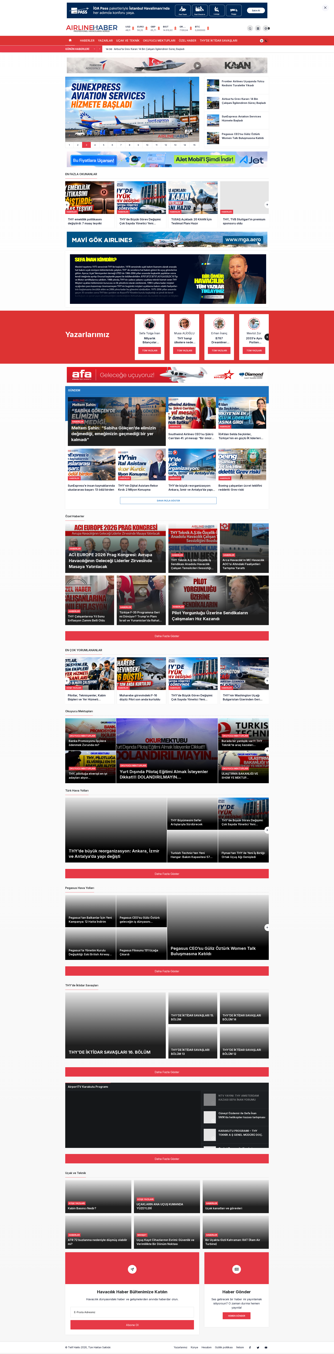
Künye (194, 1347)
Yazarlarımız (180, 1347)
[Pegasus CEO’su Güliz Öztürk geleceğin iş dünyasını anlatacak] (141, 911)
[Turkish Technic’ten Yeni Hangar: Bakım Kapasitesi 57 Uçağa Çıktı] (192, 846)
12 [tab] (166, 144)
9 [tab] (138, 144)
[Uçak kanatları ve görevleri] (236, 1196)
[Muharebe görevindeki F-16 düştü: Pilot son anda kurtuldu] (89, 680)
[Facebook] (250, 1347)
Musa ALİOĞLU (184, 333)
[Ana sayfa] (70, 40)
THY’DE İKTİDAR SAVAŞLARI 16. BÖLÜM (109, 1052)
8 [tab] (129, 144)
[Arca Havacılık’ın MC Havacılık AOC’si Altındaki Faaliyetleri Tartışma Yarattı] (244, 548)
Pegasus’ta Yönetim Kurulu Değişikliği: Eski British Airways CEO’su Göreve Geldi (90, 954)
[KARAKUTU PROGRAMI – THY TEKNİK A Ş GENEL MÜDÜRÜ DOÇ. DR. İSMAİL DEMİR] (235, 1135)
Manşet (142, 1235)
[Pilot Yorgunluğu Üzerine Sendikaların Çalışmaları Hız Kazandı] (218, 600)
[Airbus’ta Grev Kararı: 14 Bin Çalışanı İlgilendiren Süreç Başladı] (236, 103)
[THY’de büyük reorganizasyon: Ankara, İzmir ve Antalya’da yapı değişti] (192, 470)
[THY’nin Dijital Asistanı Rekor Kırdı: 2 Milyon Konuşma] (142, 470)
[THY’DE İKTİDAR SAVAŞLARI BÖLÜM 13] (192, 1043)
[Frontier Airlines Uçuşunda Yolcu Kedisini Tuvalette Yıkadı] (236, 85)
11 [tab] (156, 144)
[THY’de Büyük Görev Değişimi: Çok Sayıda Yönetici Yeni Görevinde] (89, 204)
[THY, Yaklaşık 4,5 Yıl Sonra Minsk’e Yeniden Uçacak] (244, 204)
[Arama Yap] (250, 28)
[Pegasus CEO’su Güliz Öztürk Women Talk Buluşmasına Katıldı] (132, 109)
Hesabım (207, 1347)
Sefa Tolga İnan (149, 333)
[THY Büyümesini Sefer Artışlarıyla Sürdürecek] (192, 814)
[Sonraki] (99, 49)
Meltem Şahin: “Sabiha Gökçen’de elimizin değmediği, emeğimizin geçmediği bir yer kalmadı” (113, 433)
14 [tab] (185, 144)
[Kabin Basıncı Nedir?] (98, 1196)
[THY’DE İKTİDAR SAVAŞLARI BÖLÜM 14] (244, 1008)
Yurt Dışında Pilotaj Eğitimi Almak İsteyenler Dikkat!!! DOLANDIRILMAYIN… (164, 774)
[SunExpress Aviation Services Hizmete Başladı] (236, 120)
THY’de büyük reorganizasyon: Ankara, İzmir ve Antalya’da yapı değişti (114, 853)
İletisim (240, 1347)
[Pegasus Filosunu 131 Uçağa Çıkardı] (141, 944)
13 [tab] (175, 144)
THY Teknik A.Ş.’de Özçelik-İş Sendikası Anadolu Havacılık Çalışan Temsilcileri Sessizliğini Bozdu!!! (192, 566)
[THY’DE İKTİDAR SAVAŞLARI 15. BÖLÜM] (192, 1008)
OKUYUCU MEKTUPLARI (159, 40)
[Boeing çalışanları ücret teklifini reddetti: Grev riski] (242, 470)
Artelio (115, 1347)
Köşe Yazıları (77, 1203)
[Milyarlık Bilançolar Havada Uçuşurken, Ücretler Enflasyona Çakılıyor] (244, 680)
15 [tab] (194, 144)
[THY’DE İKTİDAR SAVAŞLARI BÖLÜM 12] (244, 1043)
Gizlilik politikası (224, 1347)
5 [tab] (103, 144)
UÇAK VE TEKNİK (128, 40)
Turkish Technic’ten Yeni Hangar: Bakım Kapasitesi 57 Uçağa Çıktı (190, 857)
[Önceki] (94, 49)
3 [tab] (86, 144)
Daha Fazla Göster (168, 500)
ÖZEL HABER (187, 40)
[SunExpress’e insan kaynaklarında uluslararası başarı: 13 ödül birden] (92, 470)
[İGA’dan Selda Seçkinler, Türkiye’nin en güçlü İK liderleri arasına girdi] (242, 421)
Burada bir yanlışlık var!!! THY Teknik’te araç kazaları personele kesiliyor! (242, 745)
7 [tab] (121, 144)
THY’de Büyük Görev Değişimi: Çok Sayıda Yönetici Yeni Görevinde (242, 824)
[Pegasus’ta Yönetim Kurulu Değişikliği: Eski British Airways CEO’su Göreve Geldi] (90, 944)
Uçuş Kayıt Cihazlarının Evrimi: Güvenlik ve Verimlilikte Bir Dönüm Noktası (165, 1242)
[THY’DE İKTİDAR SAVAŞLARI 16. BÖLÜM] (115, 1025)
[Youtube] (266, 1347)
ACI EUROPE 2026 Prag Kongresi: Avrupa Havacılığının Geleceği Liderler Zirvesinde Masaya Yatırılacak (110, 560)
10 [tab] (147, 144)
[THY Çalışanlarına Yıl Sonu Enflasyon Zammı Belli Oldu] (89, 600)
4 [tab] (95, 144)
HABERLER (87, 40)
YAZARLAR (105, 40)
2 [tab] (77, 144)
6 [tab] (112, 144)
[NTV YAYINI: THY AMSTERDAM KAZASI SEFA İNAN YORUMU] (235, 1099)
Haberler (77, 421)
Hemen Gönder (236, 1316)
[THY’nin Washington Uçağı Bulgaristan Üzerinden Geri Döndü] (193, 680)
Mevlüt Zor (254, 333)
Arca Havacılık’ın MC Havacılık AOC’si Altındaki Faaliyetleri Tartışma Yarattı (243, 564)
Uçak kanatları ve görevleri (223, 1208)
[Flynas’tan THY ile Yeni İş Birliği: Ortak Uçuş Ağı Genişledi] (243, 846)
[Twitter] (258, 1347)
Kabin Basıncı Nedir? (82, 1208)
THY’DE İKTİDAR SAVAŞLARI (218, 40)
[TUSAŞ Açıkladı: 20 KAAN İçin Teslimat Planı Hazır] (141, 204)
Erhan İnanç (219, 333)
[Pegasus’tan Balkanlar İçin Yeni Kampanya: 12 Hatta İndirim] (90, 911)
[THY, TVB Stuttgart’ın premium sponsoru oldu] (193, 204)
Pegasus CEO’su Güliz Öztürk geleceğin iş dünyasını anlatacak (140, 921)
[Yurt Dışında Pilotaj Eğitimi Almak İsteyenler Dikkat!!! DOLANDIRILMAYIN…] (167, 750)
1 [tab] (69, 144)
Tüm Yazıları (149, 350)
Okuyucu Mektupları (133, 765)
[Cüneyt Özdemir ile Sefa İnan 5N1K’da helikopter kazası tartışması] (235, 1117)
